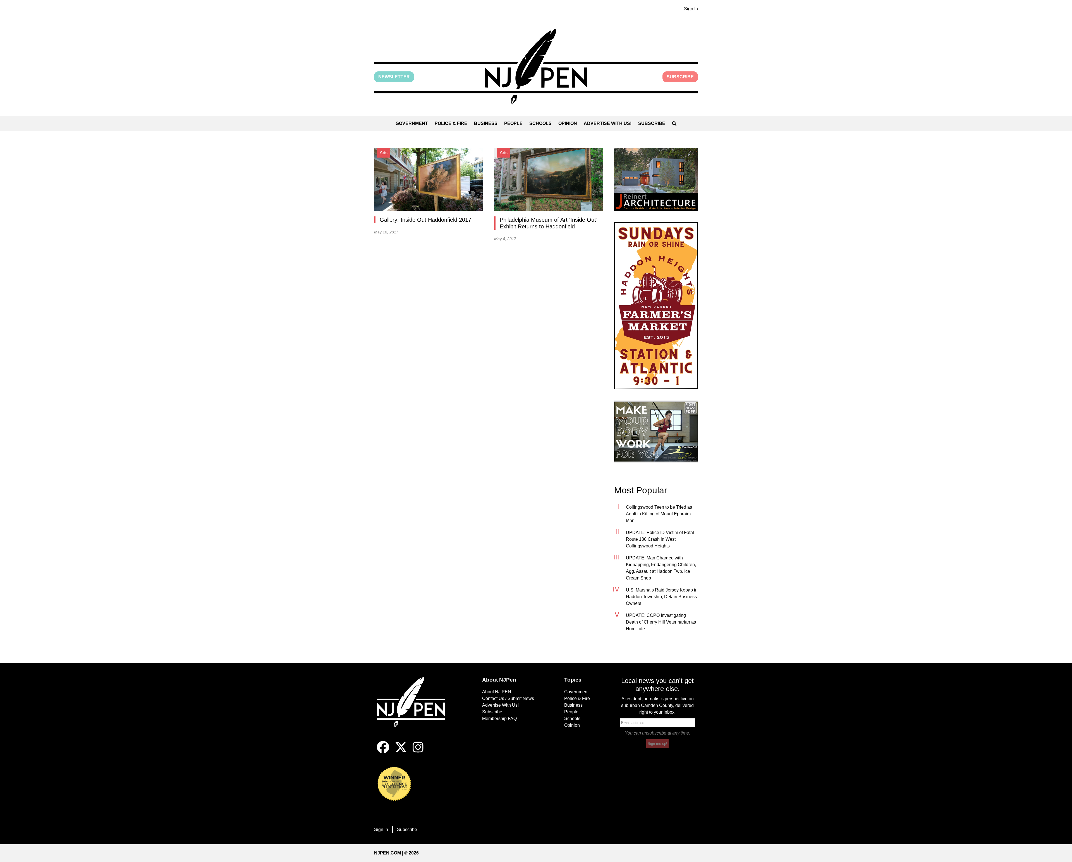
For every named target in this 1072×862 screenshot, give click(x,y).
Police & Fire (451, 123)
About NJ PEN (496, 691)
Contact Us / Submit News (508, 698)
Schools (540, 123)
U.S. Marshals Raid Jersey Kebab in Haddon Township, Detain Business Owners (662, 597)
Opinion (567, 123)
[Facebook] (383, 751)
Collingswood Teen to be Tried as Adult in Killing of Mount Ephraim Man (659, 514)
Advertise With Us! (607, 123)
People (513, 123)
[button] (536, 67)
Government (412, 123)
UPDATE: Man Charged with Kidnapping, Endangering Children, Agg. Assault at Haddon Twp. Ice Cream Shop (661, 568)
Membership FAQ (499, 718)
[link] (656, 179)
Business (485, 123)
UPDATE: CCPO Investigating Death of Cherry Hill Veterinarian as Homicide (661, 622)
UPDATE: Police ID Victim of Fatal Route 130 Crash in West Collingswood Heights (660, 539)
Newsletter (394, 76)
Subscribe (680, 76)
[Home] (414, 709)
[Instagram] (418, 751)
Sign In (691, 8)
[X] (401, 751)
